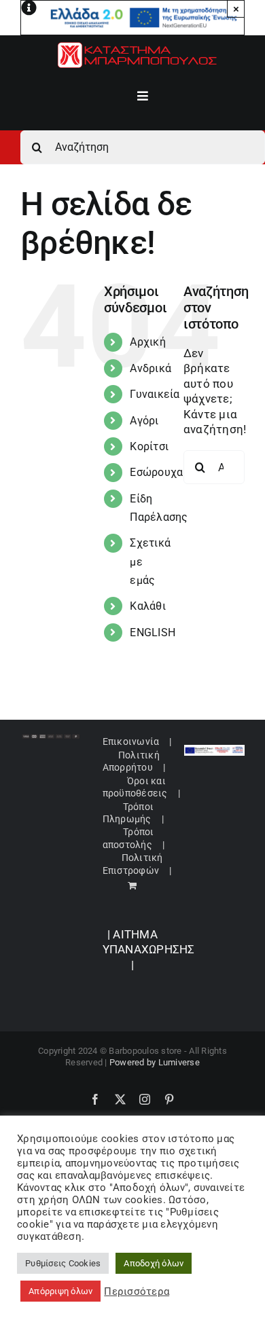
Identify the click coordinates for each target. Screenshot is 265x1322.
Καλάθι (148, 606)
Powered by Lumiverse (154, 1062)
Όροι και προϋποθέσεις (135, 786)
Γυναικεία (154, 394)
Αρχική (148, 341)
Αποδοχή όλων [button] (153, 1263)
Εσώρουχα (156, 472)
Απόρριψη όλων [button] (60, 1291)
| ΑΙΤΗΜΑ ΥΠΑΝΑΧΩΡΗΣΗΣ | (149, 950)
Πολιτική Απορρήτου (131, 761)
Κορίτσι (149, 446)
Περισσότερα (136, 1291)
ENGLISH (152, 632)
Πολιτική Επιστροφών (133, 863)
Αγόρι (144, 420)
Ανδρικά (150, 368)
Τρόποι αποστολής (128, 837)
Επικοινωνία (131, 741)
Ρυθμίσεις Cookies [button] (63, 1263)
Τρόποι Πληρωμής (128, 812)
